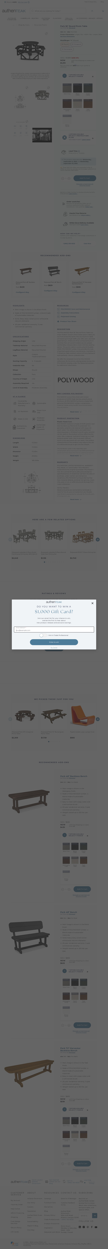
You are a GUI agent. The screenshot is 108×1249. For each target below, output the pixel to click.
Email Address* (21, 627)
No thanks (54, 647)
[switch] (43, 635)
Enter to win (54, 642)
